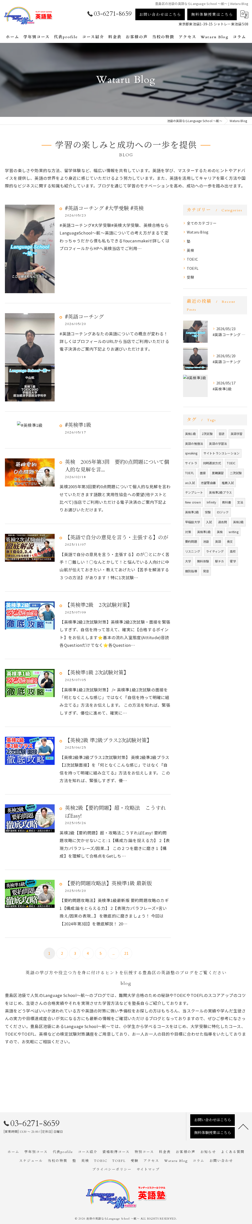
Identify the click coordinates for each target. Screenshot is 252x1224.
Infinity (211, 502)
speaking (191, 453)
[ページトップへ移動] (243, 1126)
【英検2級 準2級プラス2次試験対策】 (108, 740)
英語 (218, 541)
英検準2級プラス (220, 492)
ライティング (215, 551)
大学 (188, 561)
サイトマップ (148, 1169)
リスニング (192, 551)
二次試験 (236, 473)
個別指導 (191, 571)
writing (233, 532)
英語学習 (237, 434)
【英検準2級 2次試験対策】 (98, 605)
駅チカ (219, 561)
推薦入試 (228, 483)
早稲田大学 (192, 522)
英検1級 (190, 434)
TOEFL (192, 268)
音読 (221, 434)
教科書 (226, 502)
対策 (188, 532)
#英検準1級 (78, 425)
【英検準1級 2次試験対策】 (97, 672)
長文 (230, 541)
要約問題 (191, 541)
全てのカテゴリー (202, 223)
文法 (240, 502)
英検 (190, 250)
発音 (206, 571)
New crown (193, 502)
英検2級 (238, 522)
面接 (203, 473)
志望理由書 (208, 483)
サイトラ (191, 463)
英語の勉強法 (194, 443)
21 (126, 953)
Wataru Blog (197, 231)
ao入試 (190, 483)
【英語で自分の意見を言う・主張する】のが (116, 537)
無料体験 (203, 561)
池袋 (206, 541)
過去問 (222, 522)
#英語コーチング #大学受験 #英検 (104, 208)
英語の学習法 (218, 443)
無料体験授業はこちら (212, 14)
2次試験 (207, 434)
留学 (233, 561)
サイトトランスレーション (221, 453)
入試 (209, 522)
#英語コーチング (84, 317)
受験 (190, 277)
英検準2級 (192, 512)
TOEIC (192, 259)
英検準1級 (204, 532)
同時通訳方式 (212, 463)
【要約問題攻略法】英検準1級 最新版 (108, 883)
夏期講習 (218, 473)
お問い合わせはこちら (160, 14)
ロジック (223, 512)
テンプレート (194, 492)
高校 (233, 551)
